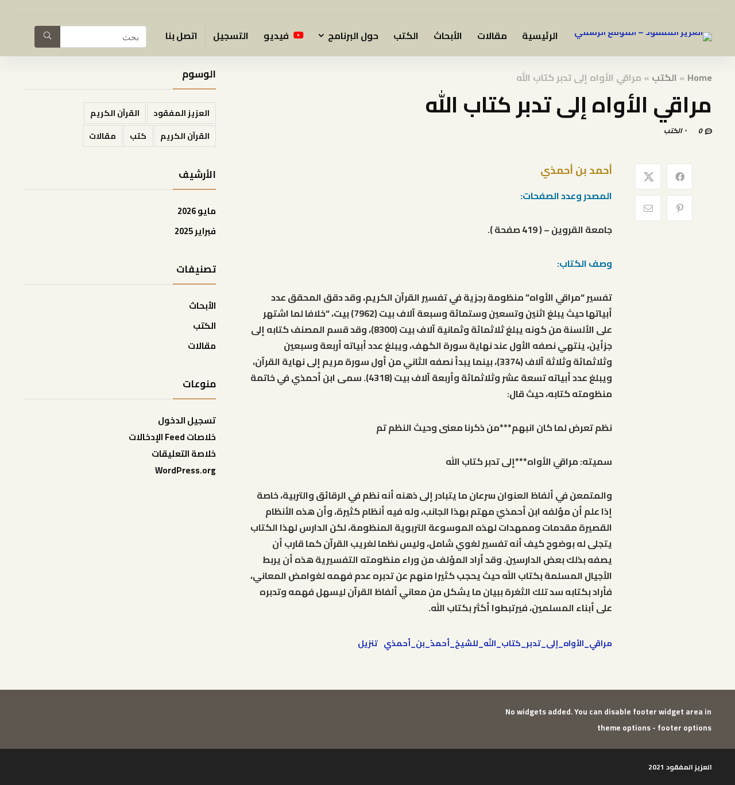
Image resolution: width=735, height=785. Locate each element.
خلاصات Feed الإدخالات (172, 437)
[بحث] (47, 37)
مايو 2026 (196, 211)
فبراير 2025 (195, 231)
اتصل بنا (181, 35)
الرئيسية (540, 35)
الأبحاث (448, 35)
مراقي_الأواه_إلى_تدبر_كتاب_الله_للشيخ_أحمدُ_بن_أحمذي (498, 643)
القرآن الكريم (115, 113)
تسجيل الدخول (187, 420)
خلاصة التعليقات (184, 453)
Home (699, 77)
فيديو (277, 35)
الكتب (406, 35)
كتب (138, 136)
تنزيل (368, 643)
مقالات (492, 35)
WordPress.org (185, 470)
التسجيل (231, 35)
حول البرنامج (353, 35)
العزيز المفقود (181, 113)
